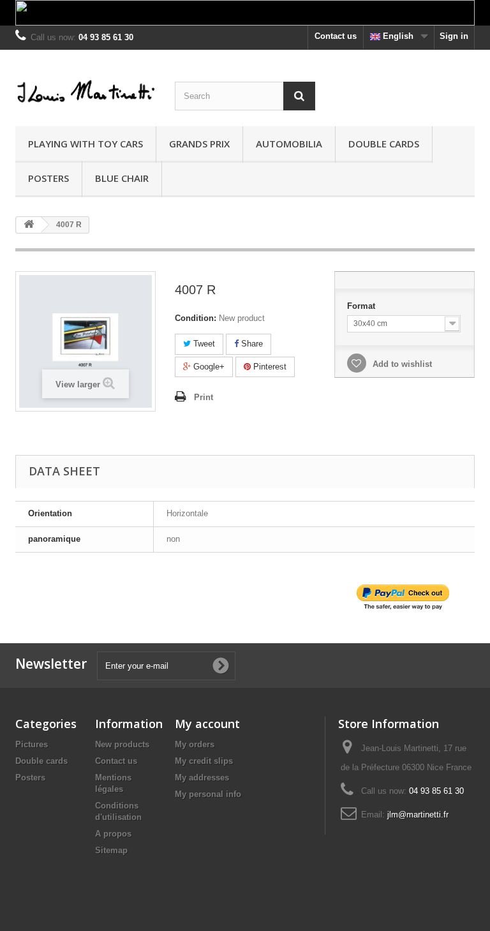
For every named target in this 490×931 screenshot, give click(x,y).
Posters (48, 178)
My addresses (202, 777)
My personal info (208, 794)
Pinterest (268, 366)
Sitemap (111, 850)
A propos (113, 833)
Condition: (195, 318)
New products (122, 744)
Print (203, 397)
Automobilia (289, 143)
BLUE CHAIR (122, 178)
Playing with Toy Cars (85, 143)
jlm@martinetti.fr (418, 814)
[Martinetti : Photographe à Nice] (85, 92)
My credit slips (204, 761)
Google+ (208, 366)
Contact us (336, 36)
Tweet (203, 343)
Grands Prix (199, 143)
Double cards (383, 143)
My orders (194, 744)
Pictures (31, 744)
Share (251, 343)
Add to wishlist (401, 364)
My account (207, 723)
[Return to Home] (29, 225)
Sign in (454, 36)
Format (362, 306)
